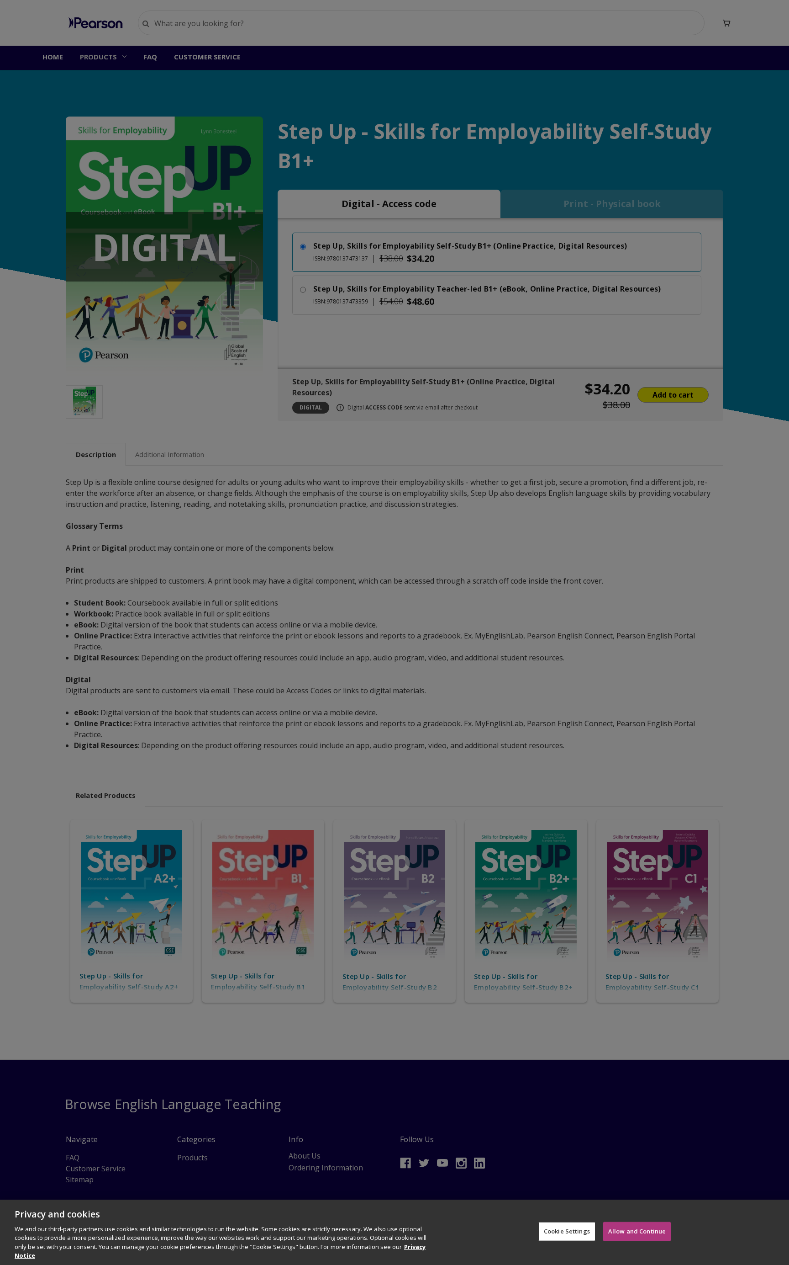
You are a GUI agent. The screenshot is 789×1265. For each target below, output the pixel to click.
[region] (394, 1232)
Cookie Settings (567, 1231)
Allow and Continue (637, 1231)
